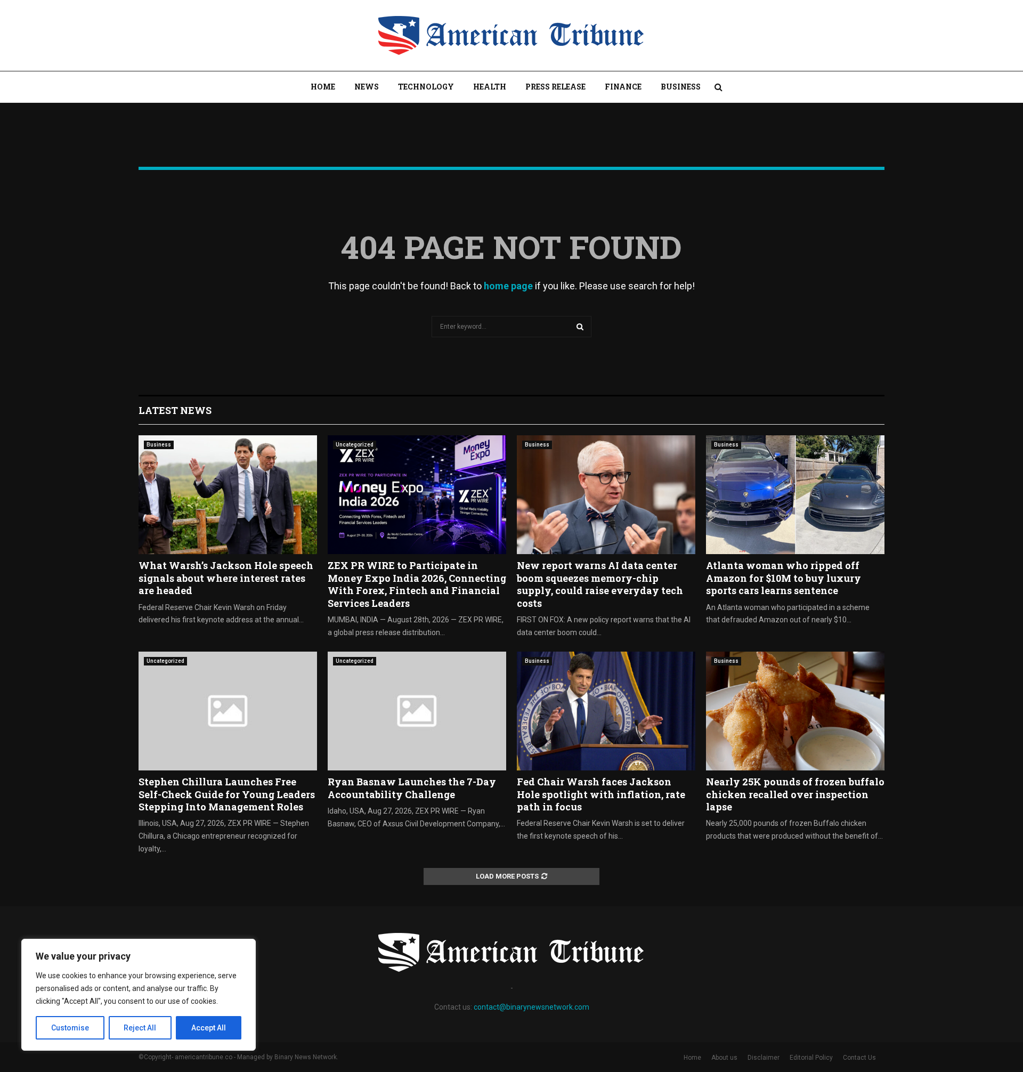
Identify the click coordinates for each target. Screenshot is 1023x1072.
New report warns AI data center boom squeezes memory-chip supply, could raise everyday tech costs (600, 584)
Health (489, 87)
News (366, 87)
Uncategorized (355, 445)
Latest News (175, 410)
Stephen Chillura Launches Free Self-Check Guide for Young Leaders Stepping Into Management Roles (227, 794)
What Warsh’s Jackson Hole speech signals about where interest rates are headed (226, 578)
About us (724, 1057)
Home (323, 87)
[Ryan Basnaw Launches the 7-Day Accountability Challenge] (417, 711)
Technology (426, 87)
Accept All (208, 1028)
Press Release (555, 87)
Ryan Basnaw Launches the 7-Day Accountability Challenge (412, 787)
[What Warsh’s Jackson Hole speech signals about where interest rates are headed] (228, 494)
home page (508, 285)
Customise (70, 1028)
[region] (138, 995)
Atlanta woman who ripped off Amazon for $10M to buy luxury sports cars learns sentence (783, 578)
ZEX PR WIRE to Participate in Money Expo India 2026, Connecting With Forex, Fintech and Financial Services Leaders (417, 584)
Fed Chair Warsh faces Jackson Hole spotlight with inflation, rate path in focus (601, 794)
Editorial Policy (811, 1057)
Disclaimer (764, 1057)
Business (681, 87)
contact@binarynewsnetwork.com (531, 1007)
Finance (623, 87)
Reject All (140, 1028)
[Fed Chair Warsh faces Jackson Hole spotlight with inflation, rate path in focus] (606, 711)
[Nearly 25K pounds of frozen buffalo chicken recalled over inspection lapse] (795, 711)
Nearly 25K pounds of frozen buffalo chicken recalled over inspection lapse (795, 794)
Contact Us (859, 1057)
